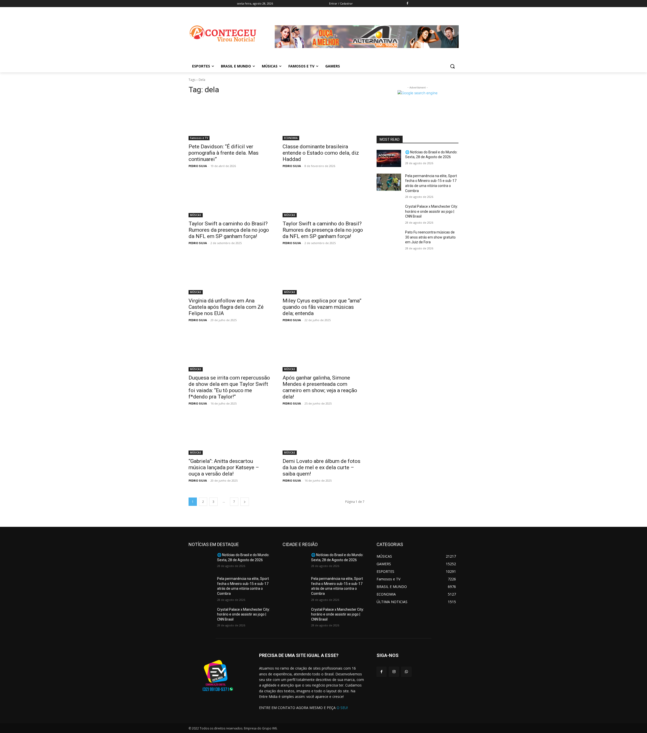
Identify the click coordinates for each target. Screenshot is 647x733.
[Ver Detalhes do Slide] (367, 52)
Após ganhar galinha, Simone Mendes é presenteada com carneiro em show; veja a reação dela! (320, 387)
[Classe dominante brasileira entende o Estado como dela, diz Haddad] (323, 119)
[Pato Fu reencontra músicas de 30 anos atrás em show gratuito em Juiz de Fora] (389, 238)
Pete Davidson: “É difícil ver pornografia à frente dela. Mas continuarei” (224, 153)
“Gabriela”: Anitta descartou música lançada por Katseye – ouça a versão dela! (224, 467)
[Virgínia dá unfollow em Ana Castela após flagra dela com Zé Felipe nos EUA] (229, 273)
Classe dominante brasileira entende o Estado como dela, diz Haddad (321, 153)
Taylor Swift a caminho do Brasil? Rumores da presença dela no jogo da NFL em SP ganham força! (229, 230)
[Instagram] (394, 672)
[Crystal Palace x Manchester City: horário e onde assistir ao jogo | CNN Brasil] (389, 212)
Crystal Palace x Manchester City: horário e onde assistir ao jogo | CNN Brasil (431, 211)
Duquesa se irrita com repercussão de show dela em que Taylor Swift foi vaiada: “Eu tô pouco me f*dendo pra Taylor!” (229, 387)
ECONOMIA (291, 138)
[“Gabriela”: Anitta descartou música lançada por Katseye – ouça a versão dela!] (229, 434)
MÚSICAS (195, 215)
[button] (452, 66)
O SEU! (342, 707)
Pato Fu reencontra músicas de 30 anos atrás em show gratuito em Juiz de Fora (430, 237)
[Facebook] (407, 4)
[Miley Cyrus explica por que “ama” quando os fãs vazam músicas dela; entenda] (323, 273)
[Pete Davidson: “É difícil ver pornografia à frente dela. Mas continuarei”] (229, 119)
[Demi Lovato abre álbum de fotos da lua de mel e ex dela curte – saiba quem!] (323, 434)
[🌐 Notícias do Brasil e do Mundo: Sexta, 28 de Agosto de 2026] (389, 158)
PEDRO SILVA (198, 166)
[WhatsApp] (406, 672)
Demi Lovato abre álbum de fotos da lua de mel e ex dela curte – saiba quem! (321, 467)
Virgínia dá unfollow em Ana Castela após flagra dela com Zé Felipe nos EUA (226, 307)
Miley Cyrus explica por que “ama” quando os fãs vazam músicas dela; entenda (322, 307)
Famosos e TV (199, 138)
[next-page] (244, 502)
